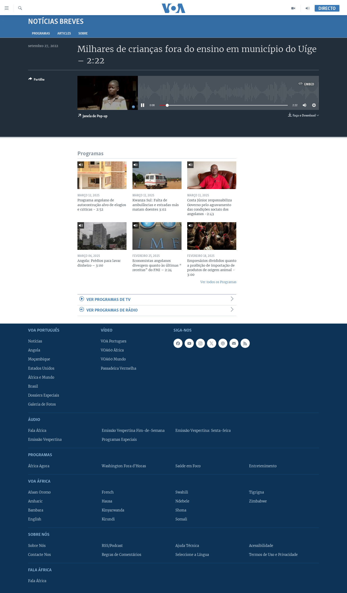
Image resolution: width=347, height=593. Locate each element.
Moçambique (39, 359)
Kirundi (108, 519)
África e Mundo (41, 377)
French (108, 492)
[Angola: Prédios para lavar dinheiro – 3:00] (102, 236)
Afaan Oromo (39, 492)
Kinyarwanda (113, 510)
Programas (41, 33)
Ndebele (182, 501)
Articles (64, 33)
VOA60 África (112, 350)
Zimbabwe (258, 501)
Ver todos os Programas (218, 282)
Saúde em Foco (188, 466)
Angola (34, 350)
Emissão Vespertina (45, 439)
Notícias (35, 341)
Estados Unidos (41, 368)
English (34, 519)
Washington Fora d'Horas (124, 466)
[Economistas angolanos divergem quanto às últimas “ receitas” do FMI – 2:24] (157, 236)
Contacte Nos (39, 555)
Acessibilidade (261, 546)
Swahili (181, 492)
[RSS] (245, 343)
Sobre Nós (37, 546)
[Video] (293, 8)
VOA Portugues (113, 341)
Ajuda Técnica (187, 546)
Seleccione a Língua (192, 555)
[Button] (36, 80)
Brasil (33, 386)
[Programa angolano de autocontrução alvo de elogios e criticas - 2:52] (102, 175)
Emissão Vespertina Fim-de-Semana (133, 431)
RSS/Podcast (112, 546)
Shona (180, 510)
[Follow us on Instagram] (200, 343)
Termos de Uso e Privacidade (273, 555)
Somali (181, 519)
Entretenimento (263, 466)
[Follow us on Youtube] (189, 343)
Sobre (83, 33)
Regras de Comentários (121, 555)
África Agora (38, 466)
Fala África (37, 431)
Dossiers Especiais (43, 395)
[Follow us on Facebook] (178, 343)
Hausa (107, 501)
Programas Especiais (119, 439)
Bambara (35, 510)
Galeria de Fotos (42, 404)
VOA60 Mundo (113, 359)
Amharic (35, 501)
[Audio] (307, 8)
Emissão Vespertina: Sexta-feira (203, 431)
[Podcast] (222, 343)
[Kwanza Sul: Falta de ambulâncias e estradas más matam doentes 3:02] (157, 175)
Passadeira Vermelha (118, 368)
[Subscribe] (233, 343)
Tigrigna (256, 492)
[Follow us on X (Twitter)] (211, 343)
